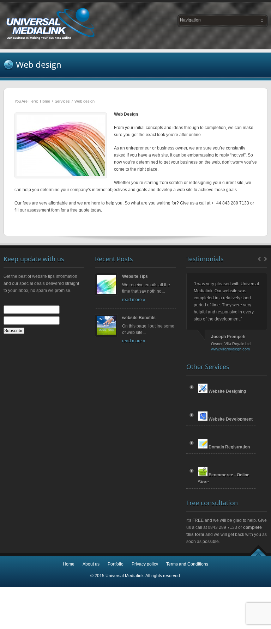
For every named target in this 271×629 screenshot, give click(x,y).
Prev (258, 258)
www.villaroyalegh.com (230, 349)
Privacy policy (145, 564)
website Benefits (139, 317)
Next (266, 258)
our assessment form (40, 210)
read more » (133, 299)
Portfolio (116, 564)
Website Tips (135, 276)
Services (62, 101)
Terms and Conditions (187, 564)
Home (45, 101)
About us (91, 564)
